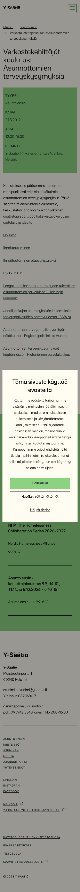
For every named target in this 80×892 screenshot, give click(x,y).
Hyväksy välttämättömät (40, 496)
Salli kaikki (40, 483)
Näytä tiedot (40, 510)
